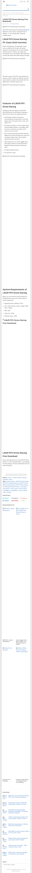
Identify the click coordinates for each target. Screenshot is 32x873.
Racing (24, 477)
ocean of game (14, 488)
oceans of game (23, 490)
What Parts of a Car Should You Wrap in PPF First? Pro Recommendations (18, 796)
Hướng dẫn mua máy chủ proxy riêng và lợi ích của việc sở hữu (18, 832)
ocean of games (23, 488)
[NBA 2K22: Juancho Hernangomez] (9, 573)
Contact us (18, 870)
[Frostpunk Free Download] (9, 713)
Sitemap (13, 870)
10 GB (9, 477)
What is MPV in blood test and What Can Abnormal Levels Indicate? (17, 853)
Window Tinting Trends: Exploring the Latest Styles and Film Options (18, 839)
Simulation (5, 14)
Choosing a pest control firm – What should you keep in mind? (17, 846)
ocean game (23, 486)
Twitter (6, 498)
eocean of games (10, 481)
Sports (11, 14)
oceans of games (7, 492)
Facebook (15, 498)
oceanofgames (14, 490)
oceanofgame (6, 490)
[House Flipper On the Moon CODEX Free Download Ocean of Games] (22, 573)
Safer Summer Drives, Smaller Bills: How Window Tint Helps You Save (17, 803)
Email (23, 500)
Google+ (24, 498)
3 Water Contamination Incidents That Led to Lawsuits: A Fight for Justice (18, 817)
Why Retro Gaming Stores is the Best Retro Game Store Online (18, 824)
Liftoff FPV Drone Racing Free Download (16, 474)
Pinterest (15, 500)
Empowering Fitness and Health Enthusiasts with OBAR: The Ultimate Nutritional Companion (18, 811)
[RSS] (28, 9)
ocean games (6, 488)
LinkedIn (6, 500)
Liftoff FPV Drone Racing (22, 481)
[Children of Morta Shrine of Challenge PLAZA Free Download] (22, 713)
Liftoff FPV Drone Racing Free (10, 483)
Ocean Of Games (17, 477)
